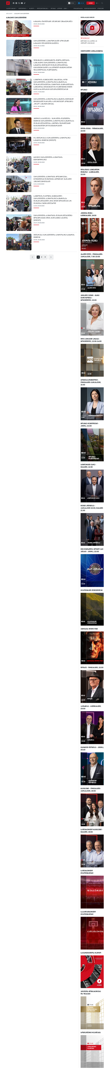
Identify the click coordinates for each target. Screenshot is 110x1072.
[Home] (8, 3)
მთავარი (9, 13)
